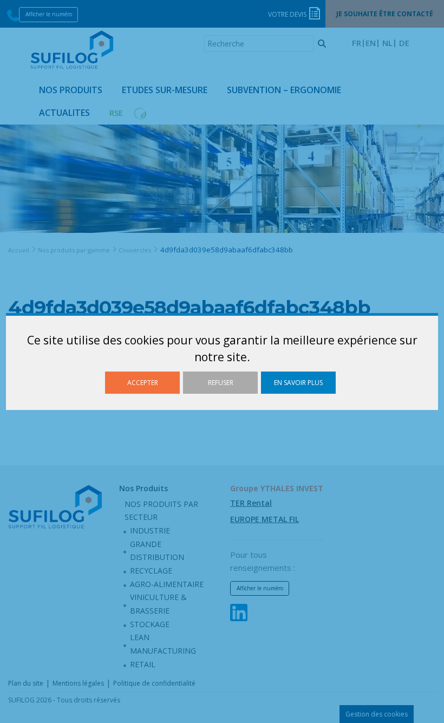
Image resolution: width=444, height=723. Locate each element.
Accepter (142, 382)
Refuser (220, 382)
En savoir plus (298, 382)
